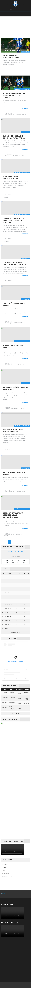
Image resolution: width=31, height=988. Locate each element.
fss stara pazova (14, 155)
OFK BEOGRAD (25, 51)
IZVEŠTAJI (17, 89)
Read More (25, 67)
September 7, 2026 (5, 698)
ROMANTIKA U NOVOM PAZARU (13, 346)
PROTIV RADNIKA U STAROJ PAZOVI (15, 473)
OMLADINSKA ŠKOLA (7, 876)
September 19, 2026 (4, 708)
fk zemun (7, 155)
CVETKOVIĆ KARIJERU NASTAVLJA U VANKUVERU (14, 264)
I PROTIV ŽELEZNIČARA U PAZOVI (14, 304)
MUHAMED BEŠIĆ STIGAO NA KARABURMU (15, 388)
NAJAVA (4, 870)
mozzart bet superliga (10, 114)
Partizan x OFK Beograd (15, 551)
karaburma (8, 408)
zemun (24, 114)
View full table (15, 632)
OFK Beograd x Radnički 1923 (12, 708)
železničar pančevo (15, 323)
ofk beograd (19, 114)
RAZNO (3, 879)
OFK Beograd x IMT (12, 698)
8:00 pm (20, 698)
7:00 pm (20, 693)
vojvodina (6, 535)
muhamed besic (14, 408)
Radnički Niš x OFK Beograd (12, 703)
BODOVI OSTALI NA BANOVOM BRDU (11, 178)
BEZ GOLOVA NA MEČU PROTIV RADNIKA (13, 431)
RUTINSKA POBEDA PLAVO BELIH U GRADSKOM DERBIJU (14, 95)
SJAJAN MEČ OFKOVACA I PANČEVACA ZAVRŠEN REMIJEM (14, 221)
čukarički (7, 196)
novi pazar (19, 364)
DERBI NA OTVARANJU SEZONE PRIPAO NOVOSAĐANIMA (13, 515)
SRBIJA (3, 882)
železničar (6, 241)
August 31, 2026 (5, 693)
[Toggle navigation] (29, 13)
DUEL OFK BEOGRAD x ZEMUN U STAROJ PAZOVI (14, 137)
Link (11, 9)
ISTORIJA (4, 864)
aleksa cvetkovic (9, 282)
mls (14, 282)
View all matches (15, 713)
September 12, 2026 (4, 703)
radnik (24, 451)
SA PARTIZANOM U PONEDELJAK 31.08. (11, 57)
